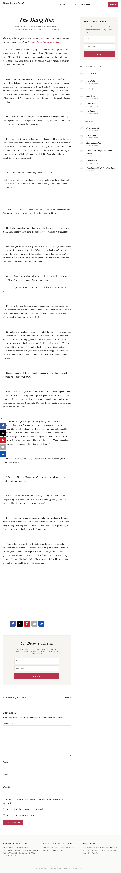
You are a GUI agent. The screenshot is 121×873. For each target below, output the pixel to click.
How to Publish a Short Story (13, 856)
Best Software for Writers (27, 853)
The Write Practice (9, 847)
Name (6, 761)
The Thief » (66, 697)
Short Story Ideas (89, 847)
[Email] (34, 624)
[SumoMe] (41, 624)
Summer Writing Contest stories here (44, 42)
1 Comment (54, 30)
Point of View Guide (10, 853)
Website (6, 786)
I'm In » (36, 676)
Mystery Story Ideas (103, 847)
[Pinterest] (27, 624)
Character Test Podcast (29, 850)
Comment (8, 723)
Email (6, 774)
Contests (85, 4)
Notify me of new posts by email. (20, 815)
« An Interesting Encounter (14, 697)
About (74, 4)
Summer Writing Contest (46, 26)
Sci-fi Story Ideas (94, 853)
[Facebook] (13, 624)
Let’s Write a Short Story (11, 850)
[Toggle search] (103, 4)
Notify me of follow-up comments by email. (24, 809)
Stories (64, 4)
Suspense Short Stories (50, 847)
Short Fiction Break (13, 3)
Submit (113, 4)
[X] (20, 624)
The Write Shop (22, 847)
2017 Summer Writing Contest (31, 30)
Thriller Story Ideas (98, 850)
